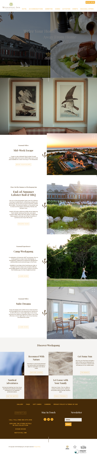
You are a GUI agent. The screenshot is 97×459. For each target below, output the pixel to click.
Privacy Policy (37, 446)
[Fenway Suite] (72, 312)
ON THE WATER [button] (12, 396)
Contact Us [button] (20, 413)
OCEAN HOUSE (20, 429)
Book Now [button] (90, 2)
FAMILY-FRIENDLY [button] (61, 396)
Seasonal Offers (87, 9)
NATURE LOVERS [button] (36, 372)
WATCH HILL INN (20, 432)
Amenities (49, 9)
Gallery (20, 404)
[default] (72, 155)
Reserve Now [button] (23, 224)
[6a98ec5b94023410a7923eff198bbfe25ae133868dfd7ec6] (72, 205)
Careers (47, 404)
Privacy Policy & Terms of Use (66, 404)
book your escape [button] (23, 164)
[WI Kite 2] (72, 261)
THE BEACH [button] (85, 372)
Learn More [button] (23, 276)
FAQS (28, 404)
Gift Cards (37, 404)
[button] (84, 363)
